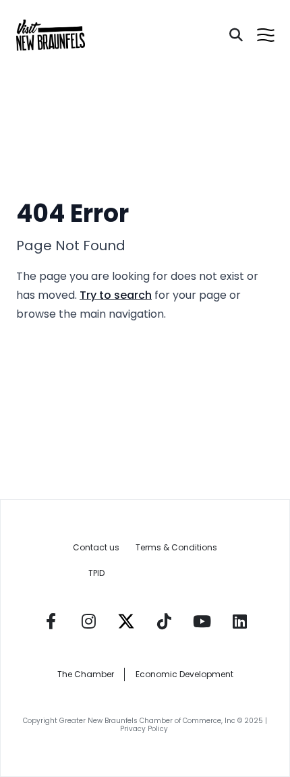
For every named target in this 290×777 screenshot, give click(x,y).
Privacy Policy (145, 729)
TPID (96, 573)
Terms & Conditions (176, 547)
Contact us (96, 547)
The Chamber (85, 674)
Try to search (116, 295)
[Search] (236, 35)
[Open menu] (265, 35)
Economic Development (184, 674)
